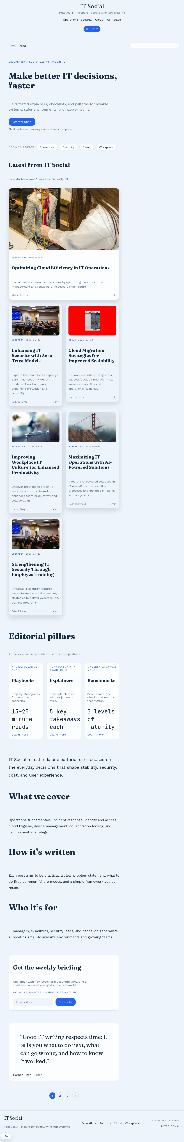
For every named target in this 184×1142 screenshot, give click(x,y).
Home (12, 45)
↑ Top (5, 1136)
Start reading (22, 122)
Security (86, 19)
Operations (70, 19)
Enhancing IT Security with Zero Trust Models (32, 355)
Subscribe (66, 1002)
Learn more (20, 734)
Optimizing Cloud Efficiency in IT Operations (61, 267)
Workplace (113, 19)
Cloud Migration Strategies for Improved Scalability (91, 355)
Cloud (99, 19)
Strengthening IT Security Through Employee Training (33, 569)
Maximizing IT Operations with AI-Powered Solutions (90, 462)
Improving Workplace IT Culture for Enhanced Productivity (35, 464)
